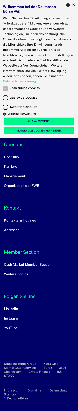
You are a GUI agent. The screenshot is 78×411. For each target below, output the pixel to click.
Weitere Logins (16, 274)
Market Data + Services (20, 367)
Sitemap (10, 394)
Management (14, 176)
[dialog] (39, 69)
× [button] (73, 4)
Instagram (12, 318)
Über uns (11, 156)
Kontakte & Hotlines (20, 220)
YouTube (11, 327)
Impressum (12, 390)
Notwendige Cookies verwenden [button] (39, 130)
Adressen (12, 229)
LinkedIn (11, 308)
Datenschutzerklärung (19, 81)
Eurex (48, 367)
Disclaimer (35, 390)
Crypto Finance (40, 371)
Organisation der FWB (21, 185)
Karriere (10, 166)
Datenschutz (58, 390)
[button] (39, 114)
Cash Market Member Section (28, 264)
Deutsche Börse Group (20, 363)
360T (63, 367)
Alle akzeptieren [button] (39, 121)
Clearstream (13, 371)
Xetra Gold (50, 363)
